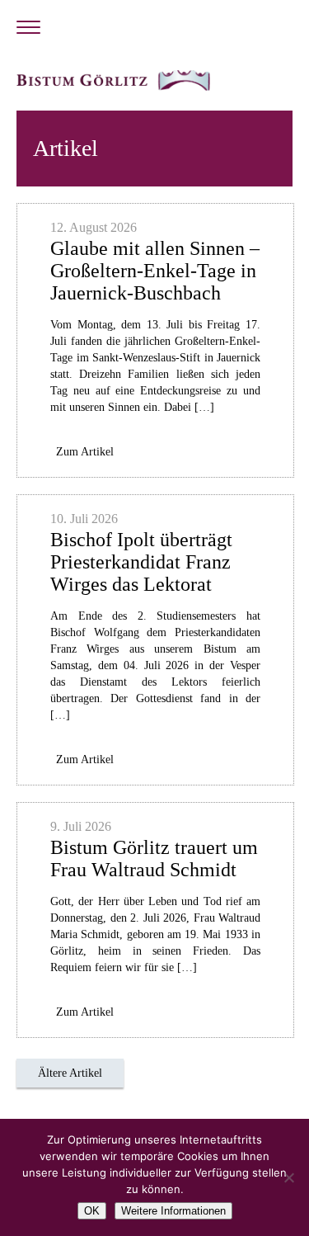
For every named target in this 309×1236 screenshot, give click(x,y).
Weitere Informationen (173, 1211)
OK (92, 1211)
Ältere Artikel (70, 1073)
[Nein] (288, 1177)
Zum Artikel (85, 452)
